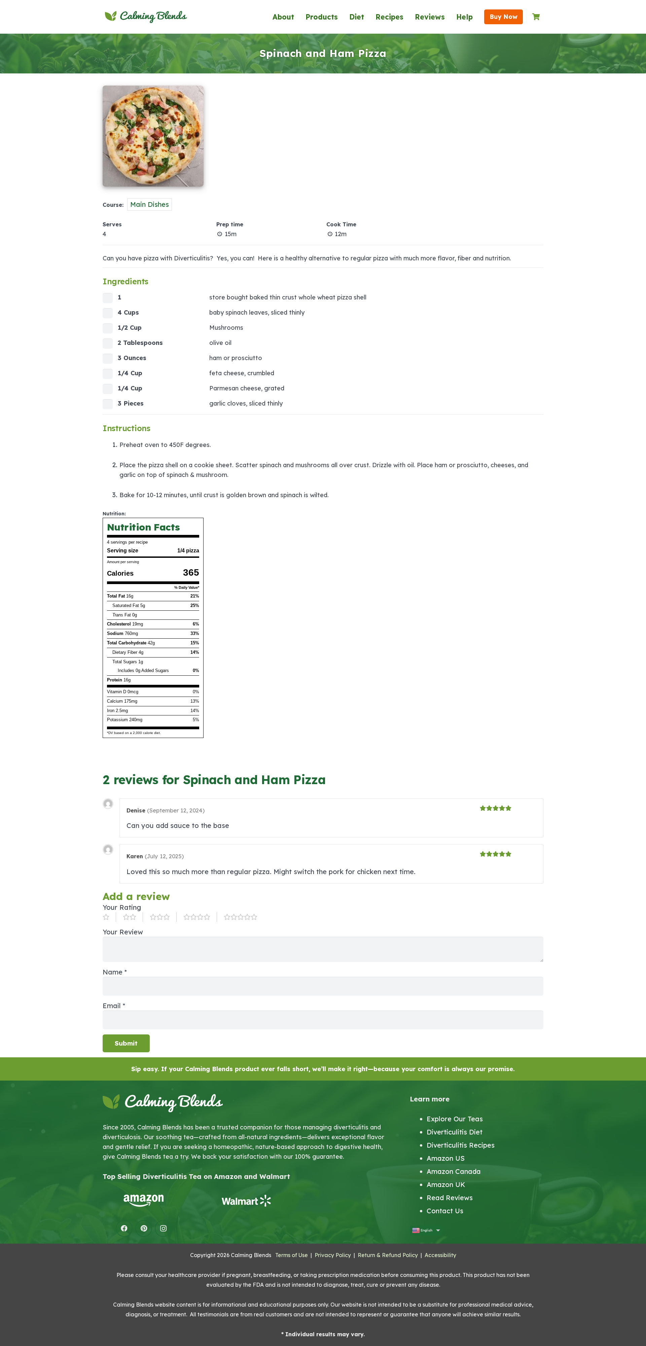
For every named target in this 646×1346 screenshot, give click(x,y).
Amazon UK (446, 1184)
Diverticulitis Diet (454, 1132)
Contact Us (445, 1211)
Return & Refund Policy (388, 1255)
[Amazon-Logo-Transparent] (144, 1200)
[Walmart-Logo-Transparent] (246, 1200)
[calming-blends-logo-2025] (146, 16)
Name (115, 972)
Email (114, 1005)
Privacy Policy (333, 1255)
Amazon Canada (454, 1171)
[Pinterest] (143, 1228)
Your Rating (122, 907)
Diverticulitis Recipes (461, 1145)
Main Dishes (149, 204)
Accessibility (440, 1255)
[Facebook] (124, 1228)
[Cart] (536, 17)
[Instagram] (163, 1228)
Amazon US (446, 1158)
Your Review (123, 932)
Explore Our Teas (455, 1119)
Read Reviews (450, 1197)
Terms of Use (291, 1255)
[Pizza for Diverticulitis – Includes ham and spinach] (153, 190)
